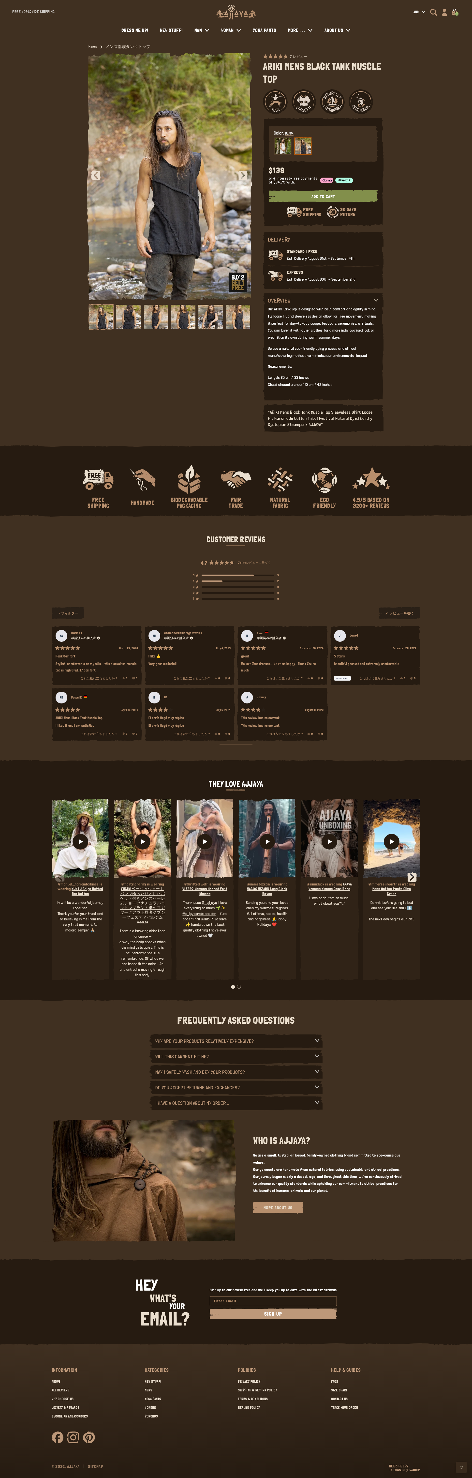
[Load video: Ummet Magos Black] (267, 842)
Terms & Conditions (253, 1399)
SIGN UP (273, 1314)
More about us (278, 1207)
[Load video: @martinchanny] (142, 842)
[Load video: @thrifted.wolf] (205, 842)
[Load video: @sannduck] (329, 842)
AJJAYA (73, 1466)
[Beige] (283, 146)
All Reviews (61, 1390)
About (56, 1382)
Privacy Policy (249, 1382)
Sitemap (95, 1466)
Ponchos (151, 1416)
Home (92, 46)
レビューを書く (401, 615)
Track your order (344, 1408)
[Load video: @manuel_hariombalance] (80, 842)
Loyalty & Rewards (65, 1408)
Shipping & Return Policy (257, 1390)
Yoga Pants (153, 1399)
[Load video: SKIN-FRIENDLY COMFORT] (391, 842)
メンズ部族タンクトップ (127, 46)
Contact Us (339, 1399)
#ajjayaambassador (199, 913)
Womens (150, 1408)
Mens (148, 1390)
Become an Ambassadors (70, 1416)
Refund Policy (249, 1408)
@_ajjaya (209, 902)
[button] (433, 12)
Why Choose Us (63, 1399)
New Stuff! (153, 1382)
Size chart (339, 1390)
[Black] (303, 146)
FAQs (334, 1382)
